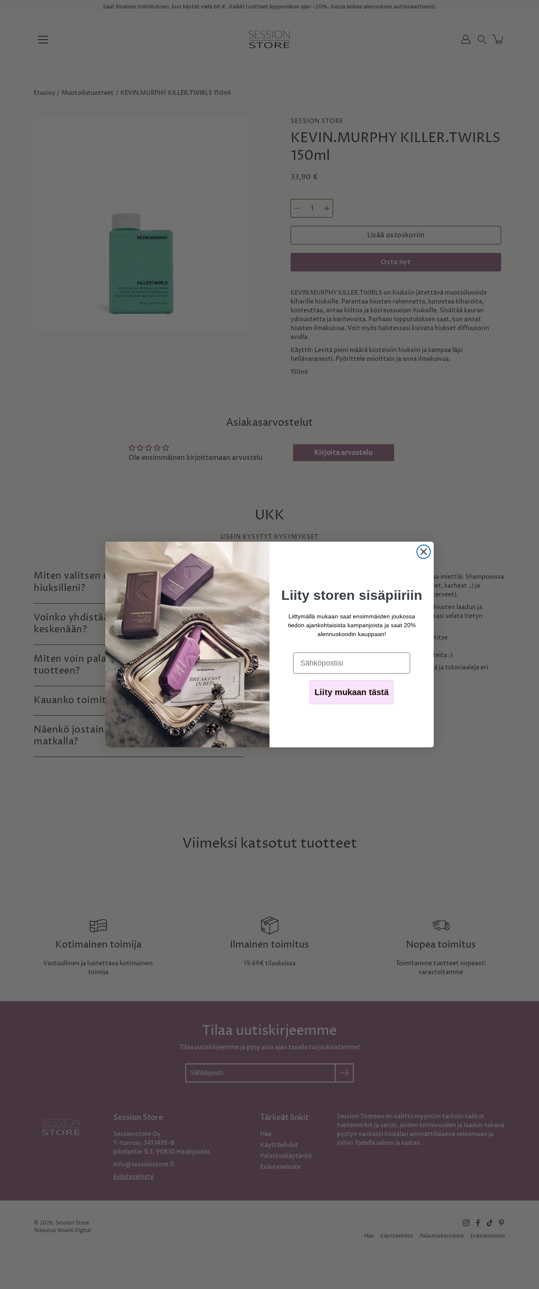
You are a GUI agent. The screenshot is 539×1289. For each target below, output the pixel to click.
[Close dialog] (423, 552)
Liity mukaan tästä (352, 692)
